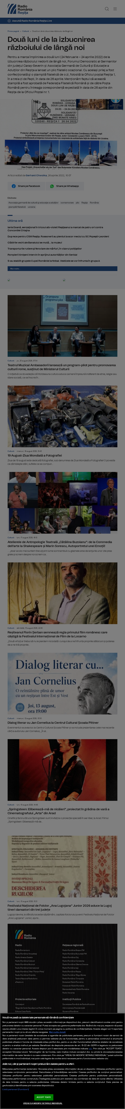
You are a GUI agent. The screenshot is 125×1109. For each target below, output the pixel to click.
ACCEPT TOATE (44, 1097)
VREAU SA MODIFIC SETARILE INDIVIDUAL (42, 1103)
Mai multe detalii (57, 1032)
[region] (62, 1061)
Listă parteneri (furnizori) (15, 1089)
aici (90, 1049)
